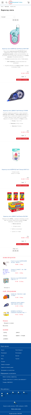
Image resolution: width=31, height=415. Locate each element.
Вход (2, 358)
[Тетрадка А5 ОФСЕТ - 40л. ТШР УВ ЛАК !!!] (6, 272)
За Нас (2, 355)
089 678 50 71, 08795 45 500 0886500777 (16, 379)
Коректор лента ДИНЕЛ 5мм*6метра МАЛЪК (15, 216)
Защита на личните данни (7, 367)
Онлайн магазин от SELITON (15, 413)
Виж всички (5, 325)
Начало (2, 350)
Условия (3, 361)
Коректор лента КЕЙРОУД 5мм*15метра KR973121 (15, 169)
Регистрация (18, 352)
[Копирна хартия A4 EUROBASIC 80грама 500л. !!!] (6, 313)
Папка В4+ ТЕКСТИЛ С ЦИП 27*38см (18, 295)
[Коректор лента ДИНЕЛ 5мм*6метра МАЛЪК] (15, 213)
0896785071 (10, 382)
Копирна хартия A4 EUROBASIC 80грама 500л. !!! (18, 312)
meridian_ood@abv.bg (11, 376)
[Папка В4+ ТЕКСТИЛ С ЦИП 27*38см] (6, 296)
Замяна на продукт (5, 364)
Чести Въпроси (19, 350)
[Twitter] (6, 385)
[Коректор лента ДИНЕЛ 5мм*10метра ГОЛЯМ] (15, 107)
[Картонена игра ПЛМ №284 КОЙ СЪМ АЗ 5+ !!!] (6, 280)
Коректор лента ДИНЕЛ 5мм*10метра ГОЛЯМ (15, 110)
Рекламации (4, 352)
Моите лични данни (16, 409)
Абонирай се (7, 287)
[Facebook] (2, 385)
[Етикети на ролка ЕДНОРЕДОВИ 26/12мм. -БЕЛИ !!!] (6, 263)
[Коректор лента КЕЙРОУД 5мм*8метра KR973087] (15, 45)
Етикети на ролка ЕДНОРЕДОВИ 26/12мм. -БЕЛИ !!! (19, 261)
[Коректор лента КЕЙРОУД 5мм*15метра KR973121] (15, 166)
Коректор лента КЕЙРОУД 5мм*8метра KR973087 (15, 48)
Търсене (17, 358)
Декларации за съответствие (7, 370)
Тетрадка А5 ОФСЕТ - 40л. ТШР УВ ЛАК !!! (18, 270)
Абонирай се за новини (9, 323)
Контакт (17, 355)
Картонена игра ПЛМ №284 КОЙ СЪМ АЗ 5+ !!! (18, 279)
